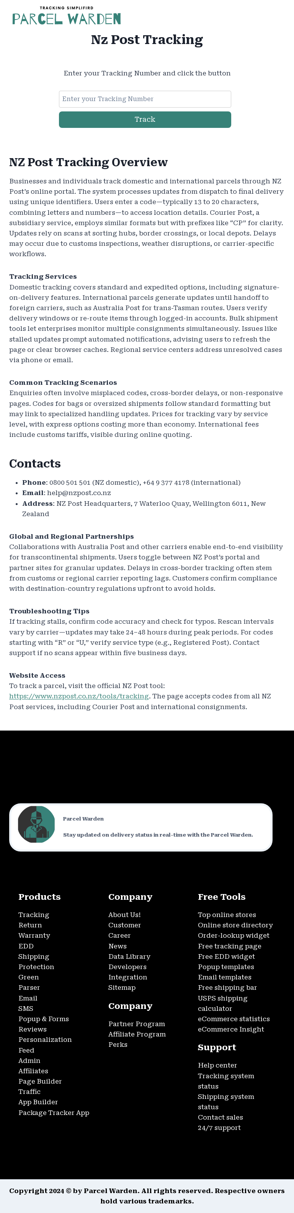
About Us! (124, 915)
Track (145, 119)
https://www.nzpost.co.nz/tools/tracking (79, 696)
